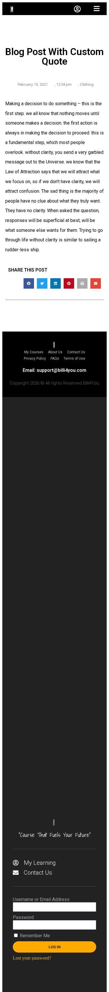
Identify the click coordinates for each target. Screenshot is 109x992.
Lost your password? (32, 957)
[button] (29, 283)
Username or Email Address (41, 899)
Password (23, 917)
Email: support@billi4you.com (54, 370)
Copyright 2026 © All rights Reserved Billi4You (54, 383)
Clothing (87, 84)
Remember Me (34, 935)
